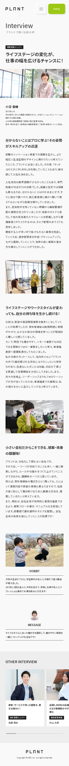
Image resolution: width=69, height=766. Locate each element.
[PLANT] (15, 9)
